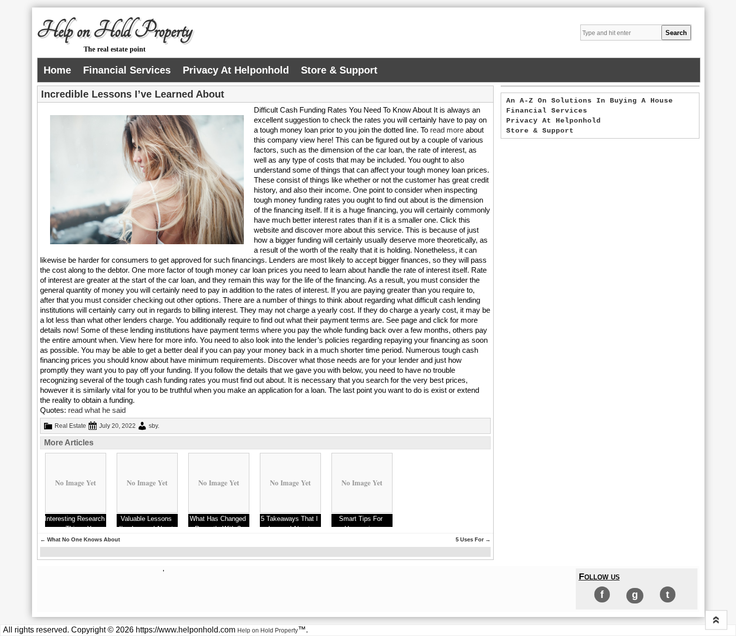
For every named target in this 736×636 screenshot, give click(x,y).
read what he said (97, 410)
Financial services (127, 70)
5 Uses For (473, 539)
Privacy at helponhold (236, 70)
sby (153, 425)
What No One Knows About (80, 539)
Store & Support (339, 70)
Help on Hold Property (114, 31)
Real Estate (70, 425)
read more (447, 130)
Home (57, 70)
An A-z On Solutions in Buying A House (589, 101)
